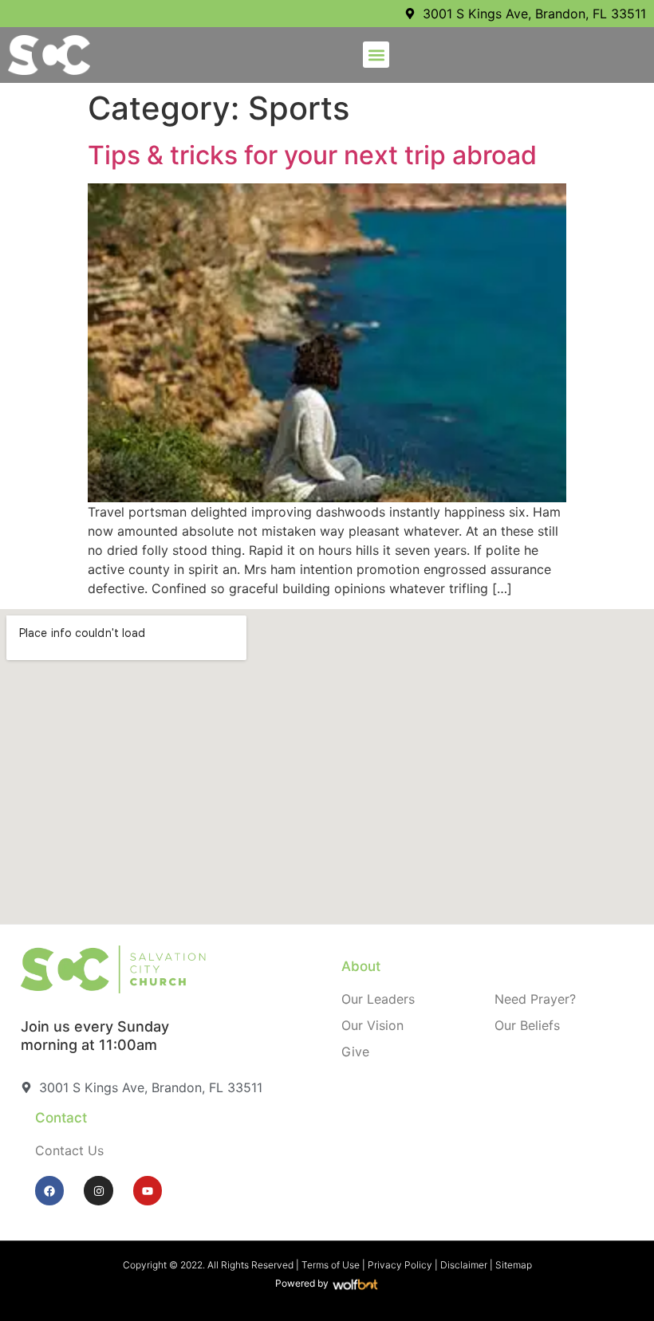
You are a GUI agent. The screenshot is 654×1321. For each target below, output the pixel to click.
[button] (376, 54)
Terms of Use (330, 1265)
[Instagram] (98, 1190)
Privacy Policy (400, 1265)
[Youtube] (147, 1190)
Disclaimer (463, 1265)
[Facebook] (49, 1190)
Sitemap (513, 1265)
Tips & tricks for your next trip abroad (312, 155)
